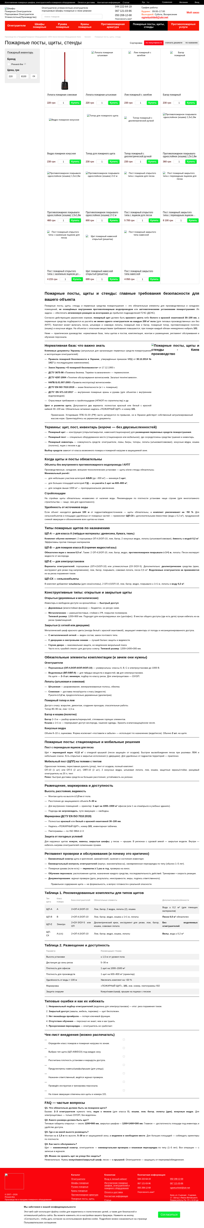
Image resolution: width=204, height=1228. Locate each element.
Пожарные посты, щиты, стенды (148, 25)
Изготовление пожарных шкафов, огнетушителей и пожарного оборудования (40, 2)
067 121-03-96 (123, 11)
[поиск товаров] (99, 16)
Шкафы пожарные (39, 25)
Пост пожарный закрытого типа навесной (138, 272)
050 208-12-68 (123, 15)
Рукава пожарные (62, 25)
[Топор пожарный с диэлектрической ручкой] (141, 130)
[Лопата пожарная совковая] (64, 71)
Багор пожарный (172, 94)
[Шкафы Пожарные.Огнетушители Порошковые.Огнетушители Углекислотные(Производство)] (14, 1181)
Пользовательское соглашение (40, 1222)
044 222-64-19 (123, 6)
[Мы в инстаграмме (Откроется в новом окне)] (137, 2)
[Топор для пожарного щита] (102, 130)
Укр (147, 2)
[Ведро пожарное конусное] (64, 130)
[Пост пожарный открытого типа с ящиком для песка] (141, 188)
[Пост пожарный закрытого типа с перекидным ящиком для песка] (180, 188)
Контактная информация (108, 2)
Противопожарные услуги (183, 25)
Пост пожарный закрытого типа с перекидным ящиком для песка (178, 215)
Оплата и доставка (86, 2)
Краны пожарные (84, 25)
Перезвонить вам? (123, 19)
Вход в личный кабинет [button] (115, 1179)
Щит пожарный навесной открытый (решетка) (99, 272)
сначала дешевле (173, 42)
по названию (192, 42)
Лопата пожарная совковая (62, 94)
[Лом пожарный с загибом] (141, 71)
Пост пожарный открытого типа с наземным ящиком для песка (63, 274)
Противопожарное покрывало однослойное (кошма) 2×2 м (102, 213)
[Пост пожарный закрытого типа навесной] (141, 247)
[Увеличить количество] (67, 103)
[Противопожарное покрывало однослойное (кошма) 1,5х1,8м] (180, 130)
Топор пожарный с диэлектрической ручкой (137, 155)
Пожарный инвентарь (20, 52)
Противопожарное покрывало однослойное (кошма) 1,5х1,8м (180, 155)
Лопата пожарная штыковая (101, 94)
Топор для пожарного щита (100, 153)
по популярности (154, 42)
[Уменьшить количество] (59, 103)
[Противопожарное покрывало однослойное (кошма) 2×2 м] (102, 188)
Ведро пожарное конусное (61, 153)
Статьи (126, 2)
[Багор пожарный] (180, 71)
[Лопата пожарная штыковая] (102, 71)
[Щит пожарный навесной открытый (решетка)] (102, 247)
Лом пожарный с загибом (138, 94)
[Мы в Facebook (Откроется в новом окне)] (133, 2)
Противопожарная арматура (113, 25)
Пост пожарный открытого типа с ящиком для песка (138, 213)
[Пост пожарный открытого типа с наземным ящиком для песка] (64, 247)
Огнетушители (16, 25)
